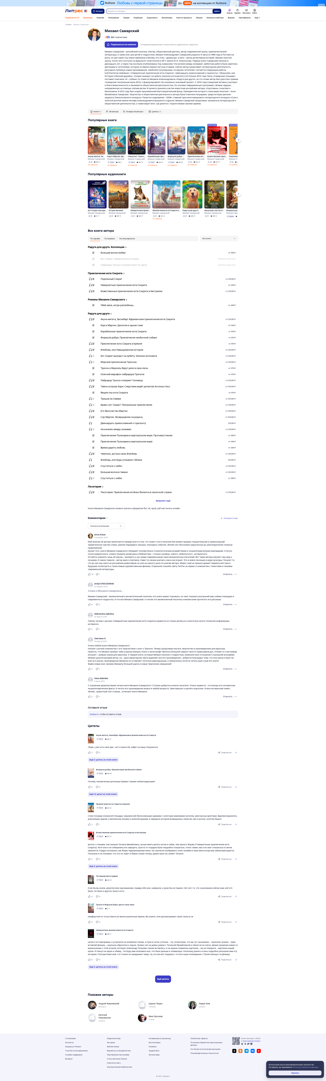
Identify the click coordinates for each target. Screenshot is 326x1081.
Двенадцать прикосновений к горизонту (123, 423)
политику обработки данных (305, 1067)
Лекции (199, 18)
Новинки (100, 18)
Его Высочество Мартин (114, 410)
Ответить (227, 574)
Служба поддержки (73, 1055)
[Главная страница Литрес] (76, 11)
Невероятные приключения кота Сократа (140, 210)
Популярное (113, 18)
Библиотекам (113, 1046)
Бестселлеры (154, 1042)
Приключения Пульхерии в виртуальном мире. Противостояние (136, 435)
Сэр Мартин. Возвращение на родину (122, 417)
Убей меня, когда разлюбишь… (118, 305)
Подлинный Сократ (111, 278)
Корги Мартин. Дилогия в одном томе (116, 156)
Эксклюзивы (167, 18)
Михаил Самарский (96, 159)
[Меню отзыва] (235, 574)
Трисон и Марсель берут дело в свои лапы (124, 368)
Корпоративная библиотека (119, 1067)
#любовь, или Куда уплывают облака (121, 459)
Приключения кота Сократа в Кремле (196, 156)
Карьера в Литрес (73, 1046)
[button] (236, 753)
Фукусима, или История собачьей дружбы (214, 210)
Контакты (69, 1042)
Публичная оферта (199, 1038)
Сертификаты (245, 18)
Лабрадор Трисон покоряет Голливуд (122, 380)
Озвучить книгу (114, 1063)
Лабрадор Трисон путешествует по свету (124, 264)
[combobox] (159, 11)
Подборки (138, 18)
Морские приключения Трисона (119, 362)
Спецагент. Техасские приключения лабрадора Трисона (137, 156)
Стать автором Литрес (117, 1059)
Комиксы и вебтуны (215, 18)
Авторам (111, 1042)
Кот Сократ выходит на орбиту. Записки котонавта (97, 210)
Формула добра (233, 210)
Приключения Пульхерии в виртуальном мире (126, 441)
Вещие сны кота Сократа (114, 392)
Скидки (126, 18)
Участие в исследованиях (76, 1051)
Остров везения (116, 210)
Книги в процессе (184, 18)
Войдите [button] (94, 714)
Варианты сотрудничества (119, 1051)
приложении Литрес (252, 1041)
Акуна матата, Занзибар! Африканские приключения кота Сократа (96, 156)
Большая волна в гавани (114, 472)
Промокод (87, 18)
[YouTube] (259, 1051)
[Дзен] (234, 1051)
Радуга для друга (190, 210)
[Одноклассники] (240, 1051)
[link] (159, 534)
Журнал (231, 18)
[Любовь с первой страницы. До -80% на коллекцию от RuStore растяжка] (163, 3)
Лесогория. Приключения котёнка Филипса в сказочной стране (136, 492)
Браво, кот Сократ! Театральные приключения (126, 404)
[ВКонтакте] (253, 1051)
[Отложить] (102, 129)
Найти (217, 11)
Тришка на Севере (111, 398)
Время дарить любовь (113, 447)
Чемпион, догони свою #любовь (119, 453)
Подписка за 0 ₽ (72, 18)
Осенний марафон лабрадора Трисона (122, 374)
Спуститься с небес (111, 466)
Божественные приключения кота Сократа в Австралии (217, 156)
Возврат (69, 1059)
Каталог (99, 11)
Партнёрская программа (118, 1055)
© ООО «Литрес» (163, 1076)
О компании (70, 1038)
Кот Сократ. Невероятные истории (120, 258)
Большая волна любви (113, 252)
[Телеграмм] (246, 1051)
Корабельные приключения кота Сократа (157, 156)
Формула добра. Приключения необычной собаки (176, 156)
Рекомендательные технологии (205, 1053)
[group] (163, 536)
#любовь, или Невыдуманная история (122, 349)
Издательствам (113, 1038)
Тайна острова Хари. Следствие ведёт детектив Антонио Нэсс (135, 386)
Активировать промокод (160, 1038)
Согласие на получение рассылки (205, 1049)
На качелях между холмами (116, 429)
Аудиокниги (152, 18)
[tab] (96, 111)
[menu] (219, 238)
